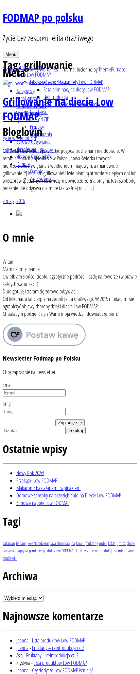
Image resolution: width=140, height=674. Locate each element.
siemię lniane (124, 551)
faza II (80, 543)
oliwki (131, 543)
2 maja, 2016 (14, 201)
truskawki (10, 558)
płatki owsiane (84, 551)
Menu (10, 54)
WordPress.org (28, 113)
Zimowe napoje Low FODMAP (42, 503)
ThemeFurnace (112, 69)
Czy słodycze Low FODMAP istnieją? (62, 670)
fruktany (92, 543)
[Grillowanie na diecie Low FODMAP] (36, 83)
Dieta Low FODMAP (33, 74)
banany (21, 543)
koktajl (113, 543)
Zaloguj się (25, 91)
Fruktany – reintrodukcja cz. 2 (58, 648)
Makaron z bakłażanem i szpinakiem (48, 488)
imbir (103, 543)
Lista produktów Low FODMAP (58, 640)
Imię (7, 403)
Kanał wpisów (28, 98)
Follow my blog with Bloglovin (29, 150)
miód (122, 543)
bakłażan (9, 543)
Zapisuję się (70, 422)
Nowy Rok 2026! (30, 473)
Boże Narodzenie (38, 543)
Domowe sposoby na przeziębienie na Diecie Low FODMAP (68, 495)
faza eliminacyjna (62, 543)
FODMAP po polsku (43, 17)
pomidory (35, 551)
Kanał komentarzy (32, 105)
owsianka (9, 551)
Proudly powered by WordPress (30, 69)
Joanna (22, 640)
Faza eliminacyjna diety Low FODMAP (76, 89)
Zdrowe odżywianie (33, 141)
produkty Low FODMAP (58, 551)
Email (8, 385)
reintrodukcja (104, 551)
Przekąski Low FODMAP (36, 480)
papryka (22, 551)
